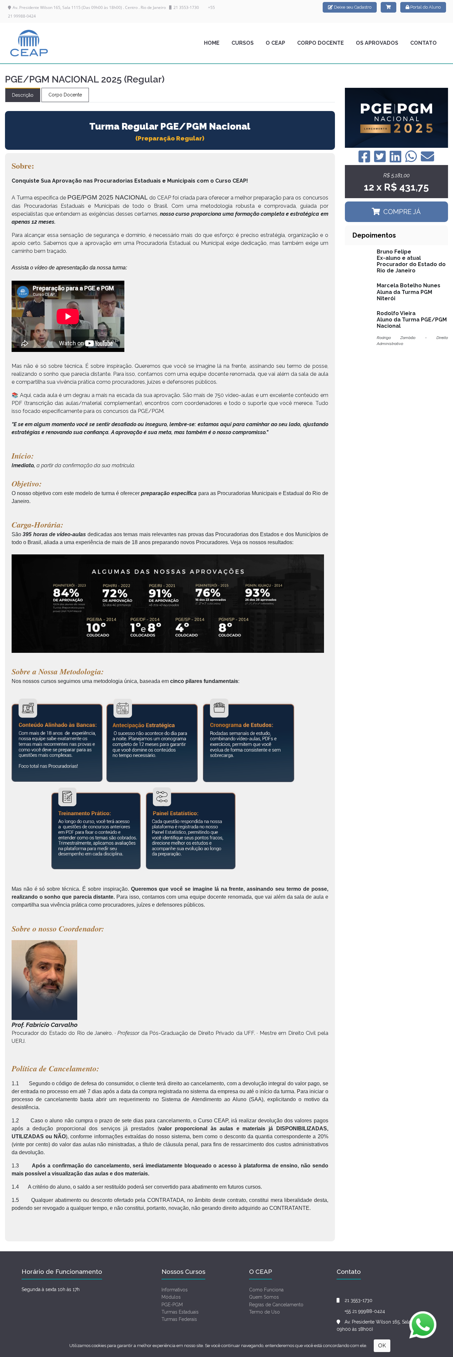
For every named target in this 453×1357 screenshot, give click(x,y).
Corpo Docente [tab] (65, 94)
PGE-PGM (172, 1304)
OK (382, 1345)
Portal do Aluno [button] (425, 7)
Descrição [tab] (22, 95)
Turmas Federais (179, 1319)
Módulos (171, 1297)
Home (212, 43)
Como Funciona (266, 1289)
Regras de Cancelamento (276, 1304)
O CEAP (275, 43)
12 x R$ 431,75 (396, 187)
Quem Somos (264, 1297)
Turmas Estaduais (180, 1312)
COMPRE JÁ (402, 212)
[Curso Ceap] (29, 43)
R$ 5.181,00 (396, 175)
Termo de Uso (264, 1312)
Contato (423, 43)
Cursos (242, 43)
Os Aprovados (377, 43)
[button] (388, 7)
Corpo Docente (320, 43)
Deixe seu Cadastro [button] (352, 7)
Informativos (175, 1289)
